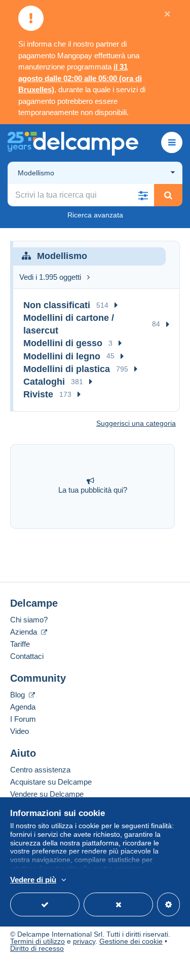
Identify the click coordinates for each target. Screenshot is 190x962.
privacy (84, 941)
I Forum (23, 719)
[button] (143, 195)
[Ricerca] (168, 195)
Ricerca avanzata (95, 215)
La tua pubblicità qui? (92, 490)
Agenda (22, 706)
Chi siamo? (29, 619)
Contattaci (27, 656)
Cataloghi (44, 382)
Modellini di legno (61, 356)
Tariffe (20, 644)
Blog (18, 694)
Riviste (38, 394)
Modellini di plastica (66, 369)
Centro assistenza (40, 769)
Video (19, 731)
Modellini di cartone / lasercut (68, 324)
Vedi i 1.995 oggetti (50, 277)
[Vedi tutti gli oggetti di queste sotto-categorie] (116, 305)
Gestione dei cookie (131, 941)
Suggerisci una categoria (136, 423)
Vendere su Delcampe (47, 794)
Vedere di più (33, 879)
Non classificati (56, 305)
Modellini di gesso (62, 343)
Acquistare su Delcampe (51, 782)
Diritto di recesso (37, 948)
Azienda (24, 631)
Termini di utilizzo (37, 941)
